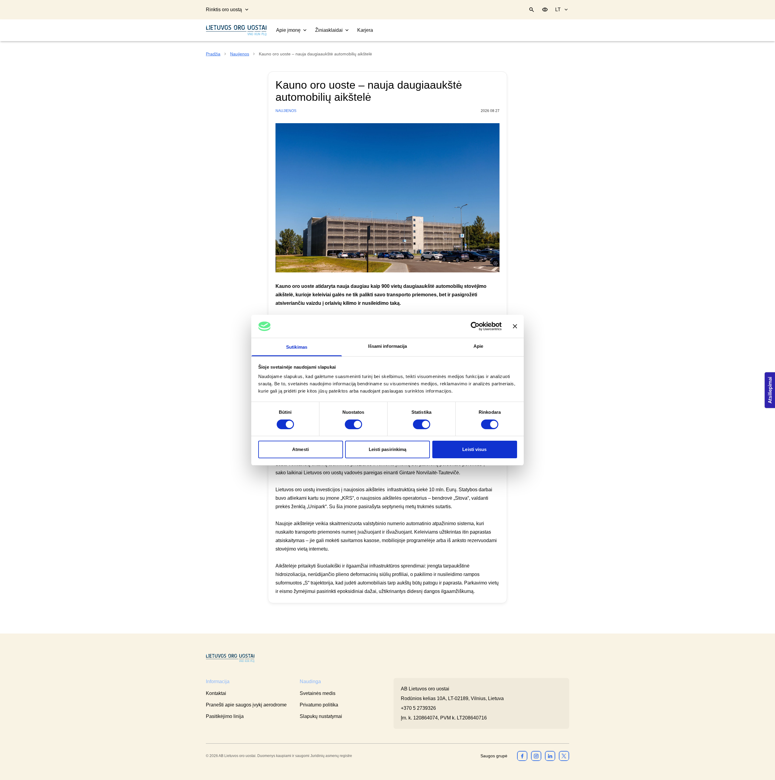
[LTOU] (230, 658)
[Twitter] (564, 756)
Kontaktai (216, 693)
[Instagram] (536, 756)
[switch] (353, 424)
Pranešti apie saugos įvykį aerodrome (246, 704)
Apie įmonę (288, 30)
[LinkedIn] (550, 756)
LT (558, 9)
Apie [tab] (478, 346)
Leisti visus (474, 449)
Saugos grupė (493, 755)
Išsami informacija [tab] (387, 346)
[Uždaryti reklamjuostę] (515, 326)
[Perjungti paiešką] (532, 10)
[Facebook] (522, 756)
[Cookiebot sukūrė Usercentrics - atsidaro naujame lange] (475, 326)
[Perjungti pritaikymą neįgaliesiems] (545, 10)
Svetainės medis (317, 693)
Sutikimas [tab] (296, 347)
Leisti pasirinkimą (388, 449)
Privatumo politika (319, 704)
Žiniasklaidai (329, 30)
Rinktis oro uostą (224, 9)
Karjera (365, 30)
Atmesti (300, 449)
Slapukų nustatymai (321, 716)
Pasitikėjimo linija (225, 716)
